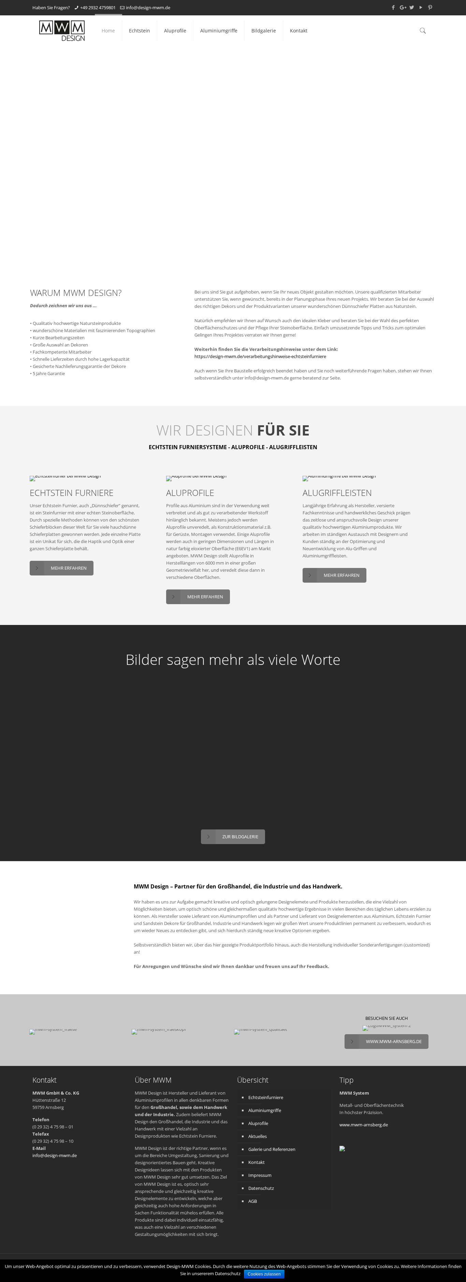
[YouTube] (420, 7)
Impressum (260, 1175)
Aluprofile (258, 1123)
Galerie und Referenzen (271, 1149)
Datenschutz (261, 1188)
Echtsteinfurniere (265, 1097)
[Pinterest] (430, 7)
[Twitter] (411, 7)
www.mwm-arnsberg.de (363, 1125)
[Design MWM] (62, 30)
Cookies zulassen (264, 1274)
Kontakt (256, 1162)
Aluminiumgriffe (264, 1110)
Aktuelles (257, 1136)
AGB (252, 1201)
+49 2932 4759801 (98, 7)
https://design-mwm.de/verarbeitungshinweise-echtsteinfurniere (260, 356)
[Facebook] (393, 7)
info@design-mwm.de (148, 7)
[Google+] (402, 7)
